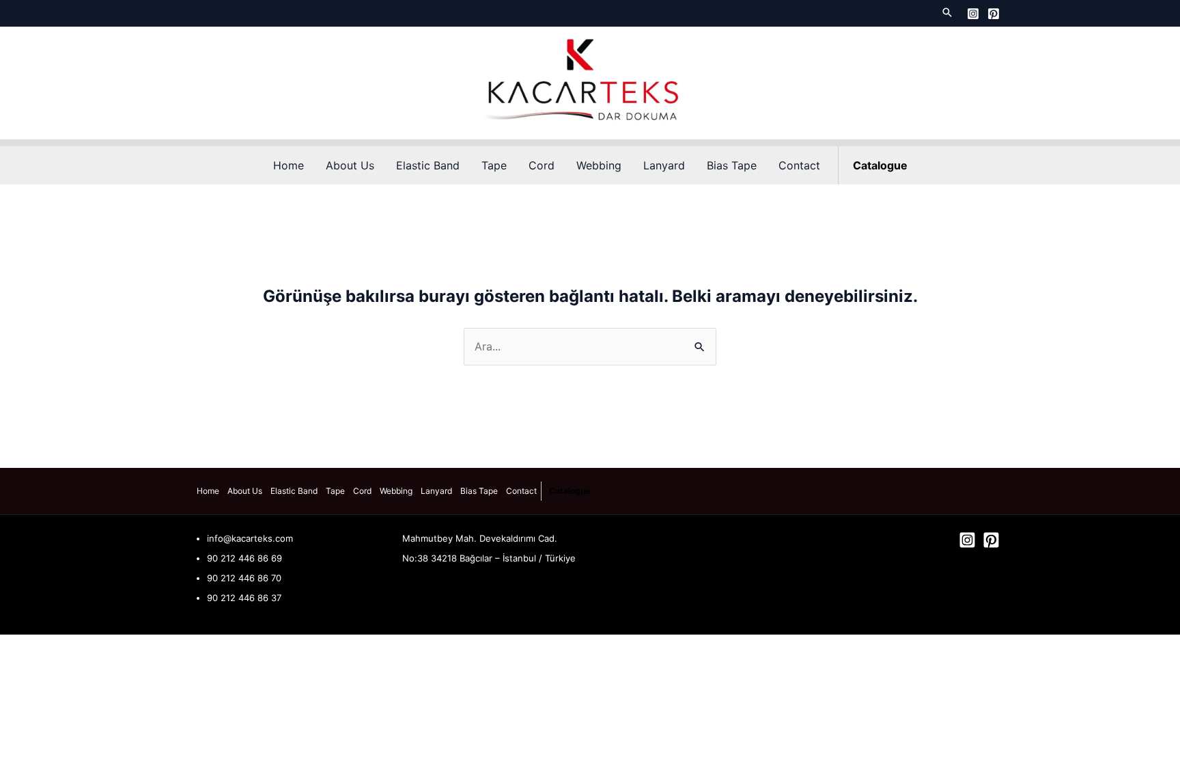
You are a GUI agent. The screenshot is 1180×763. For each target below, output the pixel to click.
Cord (541, 165)
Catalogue (880, 165)
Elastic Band (428, 165)
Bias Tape (732, 165)
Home (288, 165)
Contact (799, 165)
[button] (947, 12)
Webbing (598, 165)
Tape (494, 165)
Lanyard (664, 165)
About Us (350, 165)
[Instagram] (973, 14)
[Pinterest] (993, 14)
